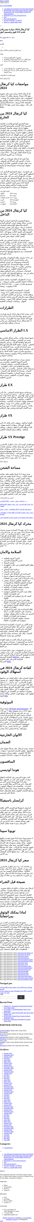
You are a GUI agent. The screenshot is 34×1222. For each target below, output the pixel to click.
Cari (1, 994)
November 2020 (9, 1128)
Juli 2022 (6, 1095)
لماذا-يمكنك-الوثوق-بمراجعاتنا (13, 22)
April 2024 (7, 1060)
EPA (6, 696)
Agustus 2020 (8, 1133)
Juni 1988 (7, 1140)
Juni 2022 (7, 1096)
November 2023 (9, 1068)
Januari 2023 (7, 1085)
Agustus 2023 (8, 1073)
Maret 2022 (7, 1101)
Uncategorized (8, 1148)
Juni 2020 (7, 1136)
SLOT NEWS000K (6, 5)
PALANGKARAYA (10, 19)
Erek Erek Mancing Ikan (25, 979)
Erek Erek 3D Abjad (24, 954)
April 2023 (7, 1080)
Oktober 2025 (8, 1053)
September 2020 (9, 1131)
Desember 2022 (8, 1086)
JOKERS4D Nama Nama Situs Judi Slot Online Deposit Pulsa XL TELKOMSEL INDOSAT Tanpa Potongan (18, 12)
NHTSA (16, 657)
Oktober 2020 (8, 1130)
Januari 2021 (7, 1125)
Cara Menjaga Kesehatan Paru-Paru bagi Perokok (19, 9)
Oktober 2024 (8, 1057)
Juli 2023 (6, 1075)
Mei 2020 (7, 1138)
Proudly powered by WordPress (12, 1218)
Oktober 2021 (8, 1110)
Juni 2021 (7, 1116)
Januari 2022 (7, 1105)
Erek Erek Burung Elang (25, 959)
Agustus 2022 (8, 1093)
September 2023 (9, 1072)
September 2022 (9, 1091)
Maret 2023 (7, 1081)
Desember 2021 (8, 1106)
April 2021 (7, 1120)
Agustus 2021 (8, 1113)
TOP (1, 1221)
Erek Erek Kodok (23, 971)
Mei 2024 (7, 1058)
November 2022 (9, 1088)
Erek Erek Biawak (23, 958)
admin (4, 37)
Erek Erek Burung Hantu (25, 961)
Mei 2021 (7, 1118)
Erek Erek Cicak (23, 963)
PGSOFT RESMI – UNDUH (13, 20)
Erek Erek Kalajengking (25, 968)
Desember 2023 (8, 1067)
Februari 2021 (8, 1123)
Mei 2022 (7, 1098)
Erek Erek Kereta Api (24, 969)
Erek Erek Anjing (23, 956)
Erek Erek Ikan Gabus (24, 966)
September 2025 (9, 1055)
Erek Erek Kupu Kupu (24, 976)
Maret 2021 (7, 1121)
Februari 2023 (8, 1083)
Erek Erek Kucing (23, 974)
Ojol (5, 17)
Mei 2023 (7, 1078)
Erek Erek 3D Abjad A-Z (25, 953)
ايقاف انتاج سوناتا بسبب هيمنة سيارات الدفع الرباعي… (17, 517)
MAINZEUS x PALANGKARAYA (15, 15)
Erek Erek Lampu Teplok (25, 978)
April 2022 (7, 1100)
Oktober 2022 (8, 1090)
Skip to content (4, 1)
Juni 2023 (7, 1076)
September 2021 (9, 1111)
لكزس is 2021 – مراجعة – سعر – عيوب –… (13, 501)
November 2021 (9, 1108)
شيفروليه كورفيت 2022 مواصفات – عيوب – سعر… (16, 509)
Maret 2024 (7, 1062)
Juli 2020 (6, 1135)
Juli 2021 (6, 1115)
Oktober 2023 (8, 1070)
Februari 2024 (8, 1063)
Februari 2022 (8, 1103)
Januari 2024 (7, 1065)
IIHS (9, 661)
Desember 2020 (8, 1126)
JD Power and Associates (18, 709)
